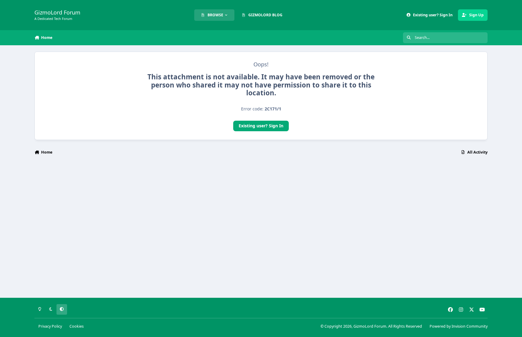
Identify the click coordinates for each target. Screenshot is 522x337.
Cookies (76, 326)
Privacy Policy (50, 326)
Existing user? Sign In (261, 126)
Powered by (459, 326)
